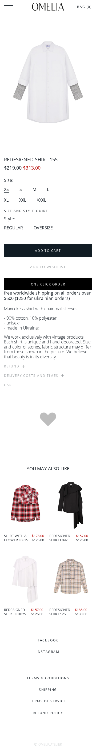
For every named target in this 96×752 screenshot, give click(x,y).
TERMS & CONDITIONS (48, 678)
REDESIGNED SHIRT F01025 (15, 611)
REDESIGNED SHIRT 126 (59, 611)
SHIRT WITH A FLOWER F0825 (16, 537)
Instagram (48, 651)
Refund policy (48, 713)
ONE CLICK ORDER (48, 284)
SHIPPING (48, 689)
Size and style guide (26, 211)
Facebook (48, 640)
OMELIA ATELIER (50, 744)
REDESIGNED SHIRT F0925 (59, 537)
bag (84, 7)
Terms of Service (48, 701)
